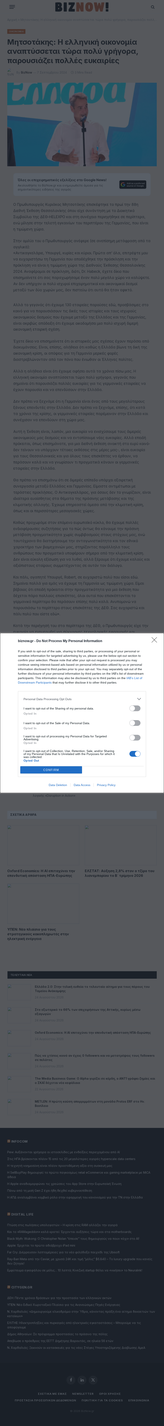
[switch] (135, 708)
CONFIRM (51, 770)
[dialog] (82, 713)
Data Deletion (58, 785)
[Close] (156, 641)
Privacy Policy (106, 785)
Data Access (82, 785)
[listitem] (82, 699)
